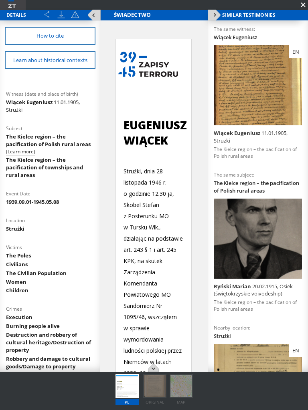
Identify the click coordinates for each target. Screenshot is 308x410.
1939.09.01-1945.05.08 (32, 201)
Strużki (15, 228)
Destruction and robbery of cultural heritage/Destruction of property (48, 342)
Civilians (17, 264)
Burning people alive (33, 326)
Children (17, 290)
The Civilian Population (36, 273)
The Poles (18, 255)
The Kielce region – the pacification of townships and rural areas (44, 167)
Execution (19, 317)
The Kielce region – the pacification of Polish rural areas (48, 140)
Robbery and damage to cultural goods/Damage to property (48, 362)
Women (16, 281)
